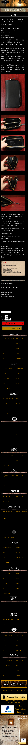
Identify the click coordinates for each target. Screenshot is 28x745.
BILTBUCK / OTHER (20, 516)
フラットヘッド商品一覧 (7, 660)
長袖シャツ (18, 348)
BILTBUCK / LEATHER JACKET (7, 517)
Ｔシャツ (4, 348)
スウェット (18, 373)
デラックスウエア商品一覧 (8, 398)
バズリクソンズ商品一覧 (7, 635)
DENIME (18, 588)
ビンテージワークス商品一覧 (8, 537)
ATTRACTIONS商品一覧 (7, 511)
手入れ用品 (18, 608)
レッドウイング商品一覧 (7, 603)
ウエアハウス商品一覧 (7, 573)
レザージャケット (19, 338)
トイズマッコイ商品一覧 (7, 368)
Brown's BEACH (6, 562)
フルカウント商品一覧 (7, 547)
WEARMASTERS (19, 521)
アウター (4, 343)
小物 (3, 588)
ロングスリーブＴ (19, 343)
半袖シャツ (5, 353)
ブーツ (17, 603)
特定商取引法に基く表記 (7, 690)
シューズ (4, 608)
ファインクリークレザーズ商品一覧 (8, 476)
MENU (14, 15)
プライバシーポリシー (20, 690)
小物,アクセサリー (19, 358)
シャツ (4, 383)
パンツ (4, 358)
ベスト (17, 353)
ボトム (4, 578)
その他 (4, 485)
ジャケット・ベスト (6, 665)
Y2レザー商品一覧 (6, 496)
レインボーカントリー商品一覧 (8, 456)
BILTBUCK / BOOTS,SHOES (21, 511)
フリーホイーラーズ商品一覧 (8, 338)
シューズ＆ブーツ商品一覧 (8, 619)
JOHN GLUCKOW (6, 444)
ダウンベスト (18, 460)
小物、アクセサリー (6, 501)
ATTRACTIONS (6, 526)
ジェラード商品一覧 (6, 423)
